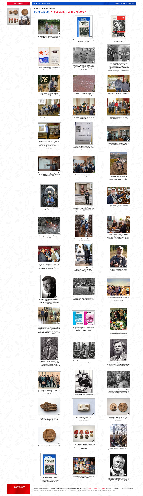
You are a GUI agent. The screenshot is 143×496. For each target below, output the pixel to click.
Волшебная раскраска (44, 490)
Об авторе (37, 3)
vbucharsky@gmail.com (126, 3)
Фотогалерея (46, 3)
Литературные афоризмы (108, 490)
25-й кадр (21, 487)
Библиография (18, 3)
